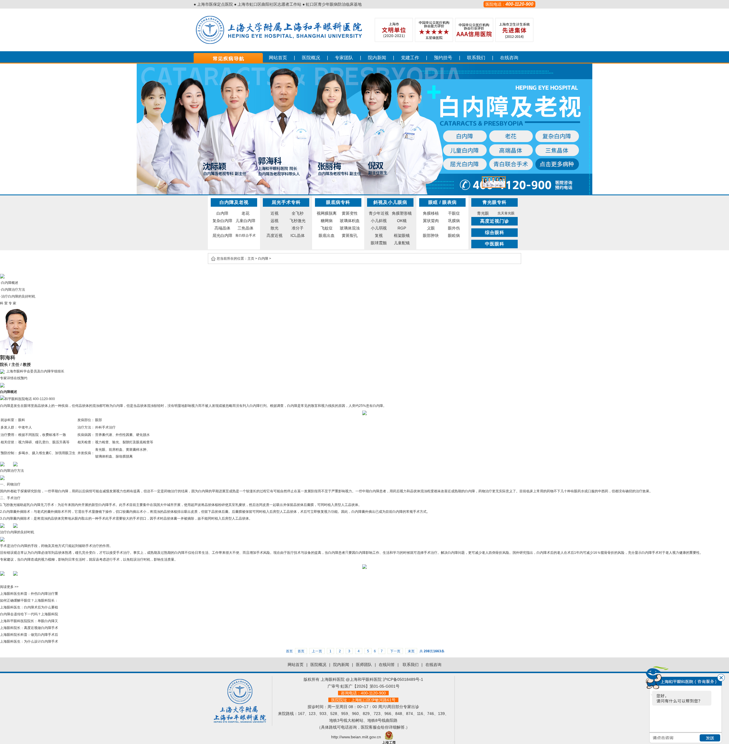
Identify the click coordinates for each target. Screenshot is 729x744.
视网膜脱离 (327, 213)
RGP (402, 228)
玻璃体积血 (350, 220)
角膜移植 (431, 213)
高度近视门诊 (494, 221)
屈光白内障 (222, 235)
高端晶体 (222, 228)
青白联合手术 (245, 235)
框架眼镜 (402, 235)
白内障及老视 (234, 202)
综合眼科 (494, 232)
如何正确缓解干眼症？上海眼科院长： (29, 600)
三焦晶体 (245, 228)
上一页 (317, 651)
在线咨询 (509, 57)
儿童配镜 (402, 243)
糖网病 (327, 220)
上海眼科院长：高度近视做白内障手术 (29, 628)
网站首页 (278, 57)
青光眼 (483, 213)
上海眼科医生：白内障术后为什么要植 (29, 607)
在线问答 (387, 664)
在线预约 (20, 378)
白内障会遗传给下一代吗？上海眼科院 (29, 614)
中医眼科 (494, 243)
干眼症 (454, 213)
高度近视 (274, 235)
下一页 (395, 651)
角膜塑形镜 (402, 213)
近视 (275, 213)
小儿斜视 (379, 220)
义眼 (431, 228)
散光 (275, 228)
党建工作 (410, 57)
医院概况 (311, 57)
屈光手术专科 (286, 202)
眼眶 (433, 202)
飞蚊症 (327, 228)
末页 (411, 651)
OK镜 (402, 220)
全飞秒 (298, 213)
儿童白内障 (245, 220)
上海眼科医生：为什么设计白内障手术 (29, 641)
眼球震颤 (379, 243)
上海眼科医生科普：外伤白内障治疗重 (29, 594)
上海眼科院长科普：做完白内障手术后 (29, 635)
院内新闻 (377, 57)
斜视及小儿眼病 (390, 202)
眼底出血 (327, 235)
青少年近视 (379, 213)
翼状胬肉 (431, 220)
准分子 (298, 228)
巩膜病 (454, 220)
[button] (494, 182)
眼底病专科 (338, 202)
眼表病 (449, 202)
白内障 (222, 213)
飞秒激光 (298, 220)
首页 (301, 651)
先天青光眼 (506, 213)
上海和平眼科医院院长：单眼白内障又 (29, 621)
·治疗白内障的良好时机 (17, 296)
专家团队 (344, 57)
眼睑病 (454, 235)
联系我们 (476, 57)
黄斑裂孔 (350, 235)
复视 (379, 235)
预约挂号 (443, 57)
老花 (245, 213)
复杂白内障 (222, 220)
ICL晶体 (297, 235)
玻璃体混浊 (350, 228)
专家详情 (7, 378)
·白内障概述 (9, 283)
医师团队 (364, 664)
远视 (275, 220)
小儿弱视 (379, 228)
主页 (250, 259)
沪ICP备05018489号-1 (403, 679)
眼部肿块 (431, 235)
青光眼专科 (494, 202)
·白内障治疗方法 (12, 290)
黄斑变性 (350, 213)
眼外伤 (454, 228)
